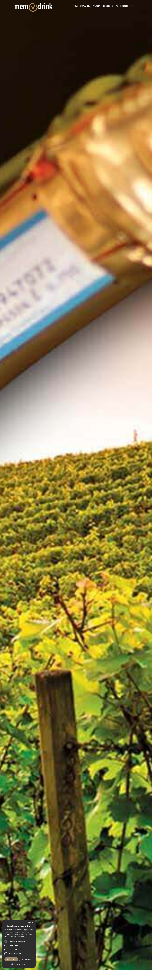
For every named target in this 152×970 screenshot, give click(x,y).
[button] (18, 964)
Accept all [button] (11, 959)
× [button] (32, 923)
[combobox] (29, 923)
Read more (20, 936)
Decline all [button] (26, 959)
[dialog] (19, 944)
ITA (132, 6)
